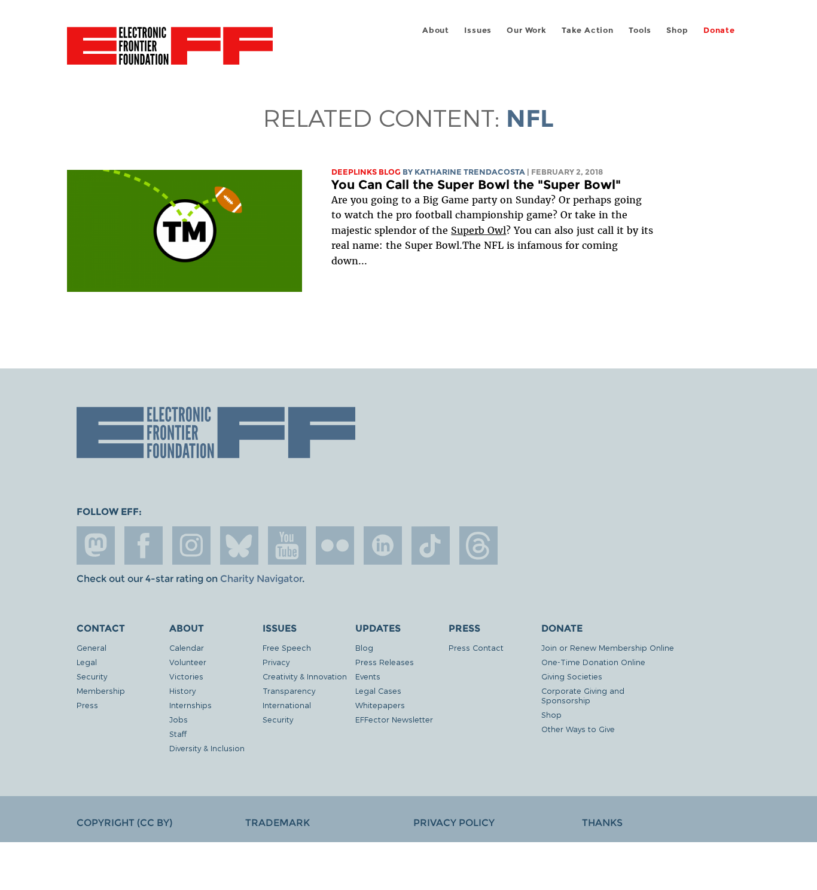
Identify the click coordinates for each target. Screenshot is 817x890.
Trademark (277, 822)
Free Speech (287, 647)
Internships (190, 704)
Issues (478, 30)
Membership (101, 690)
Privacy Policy (454, 822)
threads (478, 545)
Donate (719, 30)
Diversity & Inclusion (207, 747)
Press (87, 704)
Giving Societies (571, 676)
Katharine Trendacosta (469, 171)
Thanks (602, 822)
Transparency (289, 690)
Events (367, 676)
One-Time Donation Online (593, 661)
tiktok (430, 545)
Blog (364, 647)
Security (92, 676)
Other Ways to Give (578, 728)
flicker (335, 545)
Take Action (588, 30)
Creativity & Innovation (305, 676)
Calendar (186, 647)
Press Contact (476, 647)
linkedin (383, 545)
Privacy (276, 661)
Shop (677, 30)
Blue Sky (239, 545)
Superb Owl (478, 230)
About (435, 30)
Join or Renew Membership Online (607, 647)
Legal (87, 661)
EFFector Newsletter (394, 719)
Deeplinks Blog (366, 171)
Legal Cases (378, 690)
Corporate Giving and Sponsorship (582, 695)
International (287, 704)
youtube (287, 545)
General (91, 647)
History (182, 690)
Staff (178, 733)
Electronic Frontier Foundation (170, 52)
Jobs (178, 719)
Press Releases (384, 661)
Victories (186, 676)
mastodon (96, 545)
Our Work (526, 30)
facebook (143, 545)
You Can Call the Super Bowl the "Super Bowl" (476, 184)
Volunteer (187, 661)
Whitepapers (380, 704)
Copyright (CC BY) (124, 822)
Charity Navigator (261, 578)
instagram (191, 545)
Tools (640, 30)
